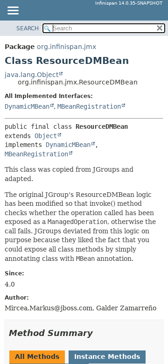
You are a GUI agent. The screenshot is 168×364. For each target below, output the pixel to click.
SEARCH (27, 28)
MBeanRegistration (89, 106)
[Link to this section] (99, 333)
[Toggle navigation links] (13, 11)
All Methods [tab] (37, 356)
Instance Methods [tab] (107, 356)
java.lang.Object (31, 74)
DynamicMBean (27, 106)
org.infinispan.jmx (66, 46)
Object (46, 136)
